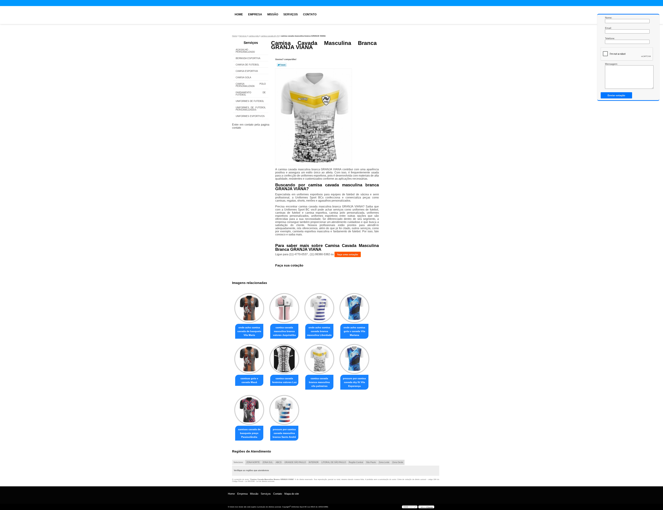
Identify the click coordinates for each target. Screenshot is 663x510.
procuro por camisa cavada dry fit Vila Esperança (354, 382)
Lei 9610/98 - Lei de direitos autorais (259, 481)
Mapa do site (291, 493)
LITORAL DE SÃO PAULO (333, 462)
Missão (272, 14)
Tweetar (281, 64)
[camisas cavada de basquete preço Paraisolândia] (249, 410)
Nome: (608, 17)
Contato (309, 14)
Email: (608, 28)
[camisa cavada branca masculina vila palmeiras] (319, 359)
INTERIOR (314, 462)
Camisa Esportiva (247, 71)
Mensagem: (608, 64)
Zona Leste (384, 462)
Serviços (290, 14)
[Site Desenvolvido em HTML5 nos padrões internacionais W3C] (409, 507)
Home (239, 14)
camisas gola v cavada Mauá (249, 380)
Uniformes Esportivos (250, 116)
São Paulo (371, 462)
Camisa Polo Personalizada (251, 85)
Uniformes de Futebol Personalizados (251, 108)
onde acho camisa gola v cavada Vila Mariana (354, 331)
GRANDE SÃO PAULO (295, 462)
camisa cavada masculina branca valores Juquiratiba (284, 331)
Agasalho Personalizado (245, 50)
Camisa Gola (243, 77)
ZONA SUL (268, 462)
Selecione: (238, 462)
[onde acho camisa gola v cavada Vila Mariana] (354, 308)
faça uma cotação (347, 254)
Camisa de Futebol (247, 64)
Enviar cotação (616, 95)
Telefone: (608, 38)
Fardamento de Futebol (251, 93)
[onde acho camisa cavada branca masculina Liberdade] (319, 308)
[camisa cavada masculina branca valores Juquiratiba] (284, 308)
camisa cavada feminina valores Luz (284, 380)
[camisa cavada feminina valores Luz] (284, 359)
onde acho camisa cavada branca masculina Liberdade (319, 331)
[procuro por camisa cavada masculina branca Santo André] (284, 410)
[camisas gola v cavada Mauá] (249, 359)
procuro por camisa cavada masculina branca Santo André (284, 433)
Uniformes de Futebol (250, 101)
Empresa (255, 14)
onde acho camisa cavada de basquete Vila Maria (249, 331)
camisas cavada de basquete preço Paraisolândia (249, 433)
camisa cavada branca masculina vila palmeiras (319, 382)
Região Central (356, 462)
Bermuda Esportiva (248, 58)
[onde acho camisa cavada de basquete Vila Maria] (249, 308)
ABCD (279, 462)
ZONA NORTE (253, 462)
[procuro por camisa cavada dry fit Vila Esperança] (354, 359)
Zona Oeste (397, 462)
